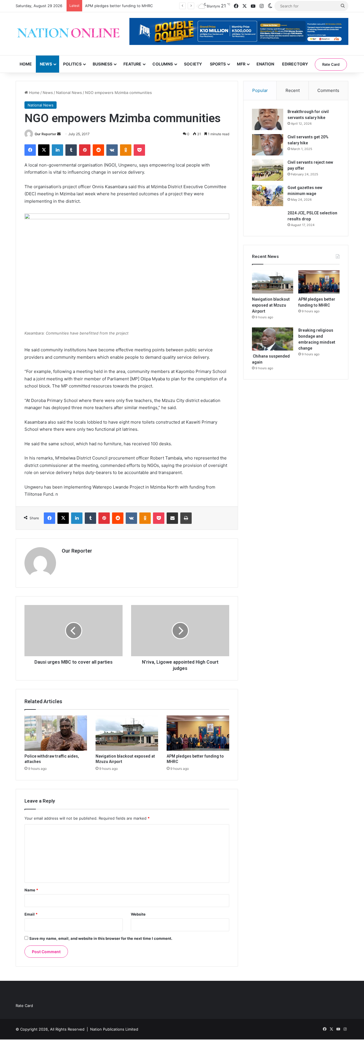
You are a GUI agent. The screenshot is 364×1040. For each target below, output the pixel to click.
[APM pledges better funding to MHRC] (198, 733)
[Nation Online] (68, 34)
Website (138, 914)
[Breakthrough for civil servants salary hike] (267, 119)
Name (31, 890)
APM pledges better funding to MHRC (119, 5)
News (46, 63)
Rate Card (331, 64)
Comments (328, 90)
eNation (265, 63)
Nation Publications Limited (114, 1029)
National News (69, 92)
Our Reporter (45, 134)
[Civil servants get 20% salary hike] (267, 144)
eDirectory (295, 63)
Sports (218, 63)
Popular (260, 90)
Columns (162, 63)
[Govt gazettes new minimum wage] (267, 195)
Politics (72, 63)
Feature (132, 63)
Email (31, 914)
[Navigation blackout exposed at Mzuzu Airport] (127, 733)
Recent (293, 90)
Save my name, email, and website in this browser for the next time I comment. (100, 938)
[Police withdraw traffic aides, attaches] (55, 733)
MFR (241, 63)
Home (26, 63)
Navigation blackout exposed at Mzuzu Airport (271, 305)
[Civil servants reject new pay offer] (267, 170)
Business (102, 63)
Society (193, 63)
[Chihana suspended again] (272, 339)
